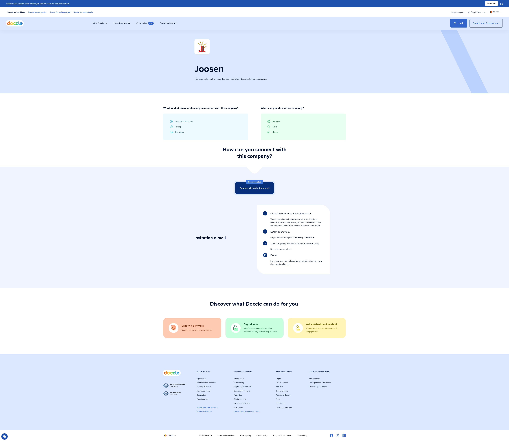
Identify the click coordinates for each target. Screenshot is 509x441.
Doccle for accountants (83, 12)
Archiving (238, 395)
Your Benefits (314, 378)
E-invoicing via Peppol (318, 386)
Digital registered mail (243, 386)
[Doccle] (15, 23)
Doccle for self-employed (60, 12)
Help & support (457, 12)
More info (491, 3)
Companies (201, 395)
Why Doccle (239, 378)
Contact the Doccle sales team (246, 411)
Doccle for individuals (16, 12)
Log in (278, 378)
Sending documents (242, 391)
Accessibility (302, 435)
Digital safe (201, 378)
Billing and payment (242, 403)
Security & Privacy (204, 386)
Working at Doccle (283, 395)
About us (279, 386)
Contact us (280, 403)
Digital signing (240, 399)
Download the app (204, 411)
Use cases (238, 407)
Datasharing (239, 382)
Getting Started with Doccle (320, 382)
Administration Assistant (206, 382)
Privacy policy (245, 435)
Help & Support (282, 382)
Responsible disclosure (282, 435)
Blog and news (282, 391)
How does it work (204, 391)
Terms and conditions (226, 435)
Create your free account (207, 407)
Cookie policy (261, 435)
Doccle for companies (37, 12)
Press (278, 399)
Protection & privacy (284, 407)
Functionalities (202, 399)
